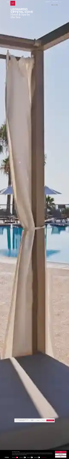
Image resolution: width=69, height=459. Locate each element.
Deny (60, 456)
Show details (43, 457)
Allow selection (61, 454)
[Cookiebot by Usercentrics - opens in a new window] (6, 457)
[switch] (24, 457)
